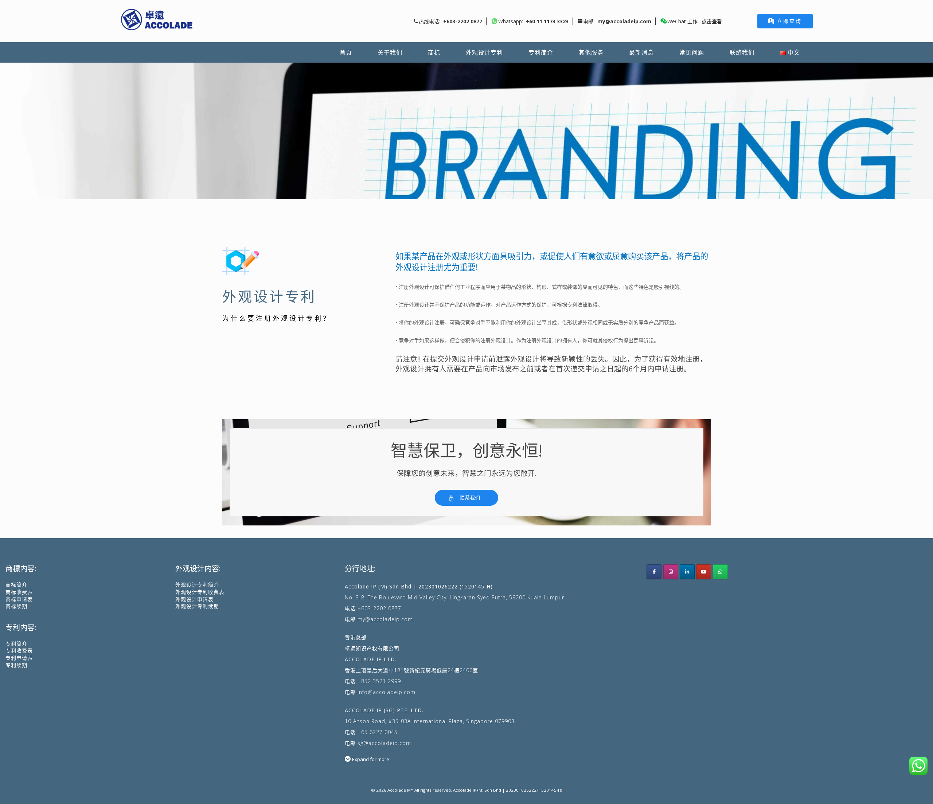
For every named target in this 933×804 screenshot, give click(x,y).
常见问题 (691, 52)
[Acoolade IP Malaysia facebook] (654, 571)
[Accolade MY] (156, 21)
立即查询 (789, 20)
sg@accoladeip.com (384, 743)
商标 (434, 52)
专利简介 (540, 52)
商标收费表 (19, 591)
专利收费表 (19, 650)
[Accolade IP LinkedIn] (687, 571)
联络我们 (742, 52)
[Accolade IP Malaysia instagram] (670, 571)
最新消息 (641, 52)
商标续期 (16, 606)
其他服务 (591, 52)
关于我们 (390, 52)
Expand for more (370, 759)
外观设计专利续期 (197, 606)
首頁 (346, 52)
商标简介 (16, 584)
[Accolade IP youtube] (703, 571)
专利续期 (16, 665)
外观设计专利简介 (197, 584)
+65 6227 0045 (378, 732)
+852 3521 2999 (379, 681)
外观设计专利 (484, 52)
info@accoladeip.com (386, 692)
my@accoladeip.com (385, 619)
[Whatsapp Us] (720, 571)
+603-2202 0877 (379, 608)
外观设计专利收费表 (200, 591)
